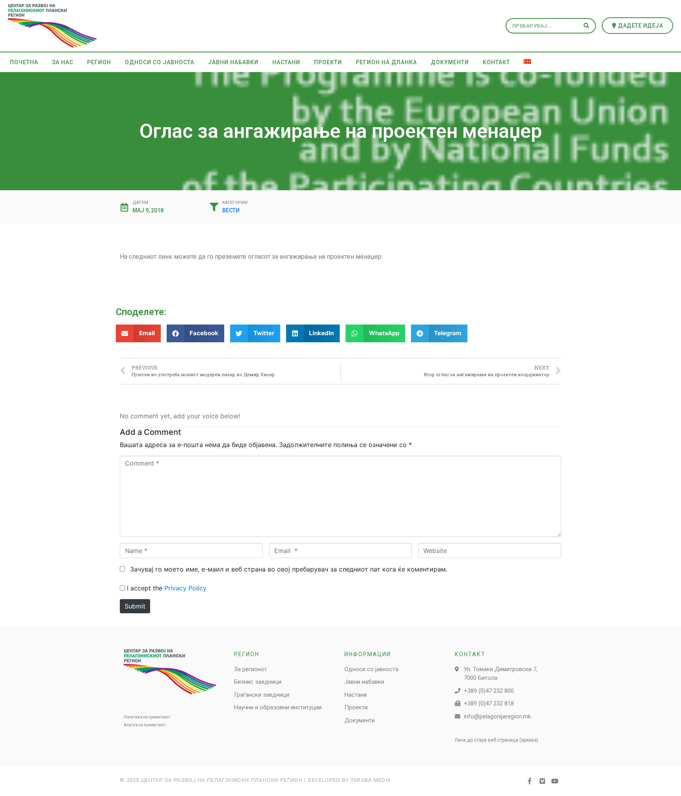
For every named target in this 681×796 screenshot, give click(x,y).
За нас (62, 62)
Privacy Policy (185, 588)
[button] (638, 25)
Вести (231, 210)
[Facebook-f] (529, 781)
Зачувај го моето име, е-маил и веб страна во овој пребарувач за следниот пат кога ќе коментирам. (288, 569)
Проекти (328, 62)
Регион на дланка (386, 62)
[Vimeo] (542, 781)
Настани (286, 62)
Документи (450, 62)
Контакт (496, 62)
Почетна (24, 62)
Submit (135, 606)
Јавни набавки (233, 62)
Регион (99, 62)
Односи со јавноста (159, 62)
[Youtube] (555, 781)
